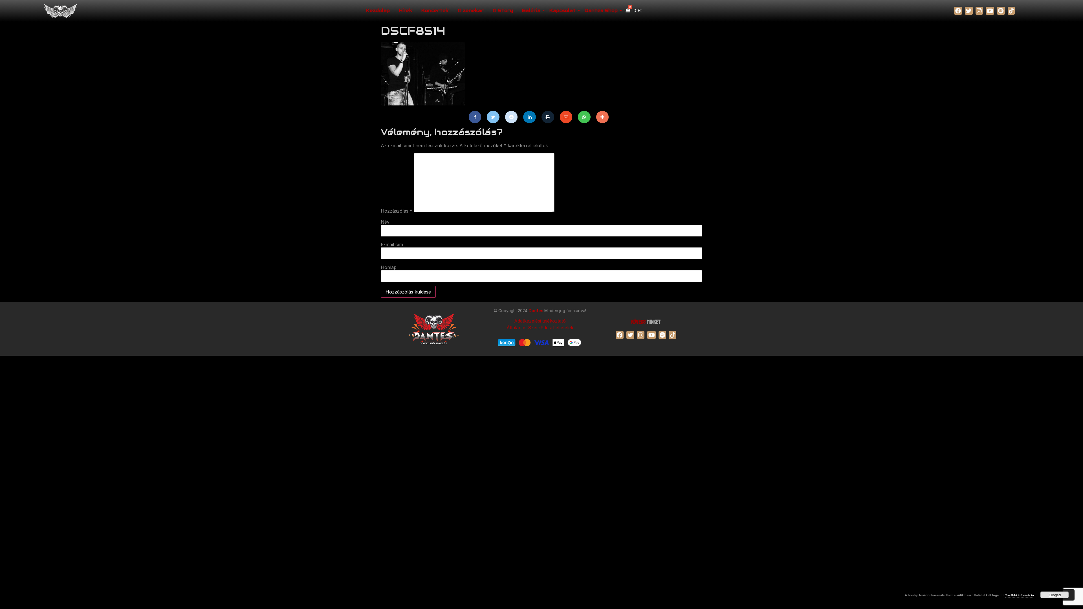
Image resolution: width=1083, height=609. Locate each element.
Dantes (536, 310)
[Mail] (566, 117)
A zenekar (471, 11)
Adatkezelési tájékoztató (540, 321)
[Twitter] (493, 117)
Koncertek (435, 11)
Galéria (531, 11)
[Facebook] (475, 117)
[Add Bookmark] (602, 117)
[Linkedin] (529, 117)
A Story (503, 11)
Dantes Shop (601, 11)
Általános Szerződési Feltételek (540, 327)
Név (385, 222)
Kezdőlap (378, 11)
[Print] (548, 117)
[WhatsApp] (584, 117)
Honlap (389, 267)
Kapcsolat (562, 11)
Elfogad (1055, 594)
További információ (1019, 595)
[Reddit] (511, 117)
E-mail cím (392, 244)
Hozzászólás (396, 211)
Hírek (405, 11)
